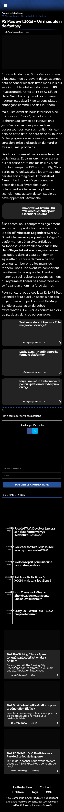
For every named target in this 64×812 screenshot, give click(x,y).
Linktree (18, 792)
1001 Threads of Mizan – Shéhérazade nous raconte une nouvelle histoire (32, 596)
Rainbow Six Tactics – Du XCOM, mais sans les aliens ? (32, 579)
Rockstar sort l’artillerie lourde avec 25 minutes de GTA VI (34, 548)
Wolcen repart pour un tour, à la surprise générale (33, 563)
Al (3, 410)
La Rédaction (22, 787)
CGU (49, 792)
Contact (45, 787)
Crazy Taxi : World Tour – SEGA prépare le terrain (33, 612)
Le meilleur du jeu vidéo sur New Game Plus (32, 6)
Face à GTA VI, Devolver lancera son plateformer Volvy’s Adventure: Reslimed (34, 532)
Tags (35, 792)
